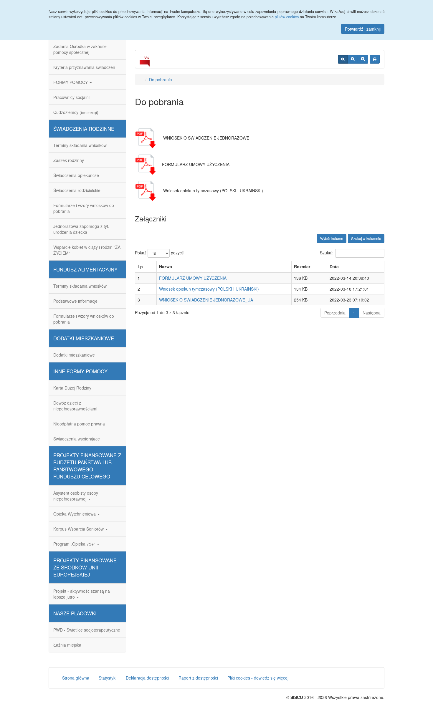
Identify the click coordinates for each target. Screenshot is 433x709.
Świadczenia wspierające (76, 439)
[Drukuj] (375, 59)
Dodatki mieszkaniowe (74, 355)
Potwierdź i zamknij (363, 29)
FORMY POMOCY (71, 82)
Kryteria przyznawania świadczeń (84, 67)
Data (334, 266)
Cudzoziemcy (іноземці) (75, 112)
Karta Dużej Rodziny (72, 388)
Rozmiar (302, 266)
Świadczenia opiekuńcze (76, 175)
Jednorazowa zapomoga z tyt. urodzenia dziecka (81, 229)
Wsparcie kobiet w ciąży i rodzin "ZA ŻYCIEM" (86, 250)
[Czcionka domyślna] (343, 59)
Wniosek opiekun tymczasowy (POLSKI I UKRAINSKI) (209, 289)
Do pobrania (160, 79)
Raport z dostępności (198, 678)
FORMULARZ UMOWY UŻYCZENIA (193, 278)
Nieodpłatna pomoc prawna (79, 424)
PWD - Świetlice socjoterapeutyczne (86, 630)
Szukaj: (326, 253)
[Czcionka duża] (363, 59)
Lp (140, 266)
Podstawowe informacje (75, 301)
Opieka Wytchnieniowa (75, 514)
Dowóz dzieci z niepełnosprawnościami (75, 406)
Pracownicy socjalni (71, 97)
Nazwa (165, 266)
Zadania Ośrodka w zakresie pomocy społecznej (80, 49)
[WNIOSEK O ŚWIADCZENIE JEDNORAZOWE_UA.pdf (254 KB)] (146, 138)
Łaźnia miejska (67, 645)
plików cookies (287, 16)
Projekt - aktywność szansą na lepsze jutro (81, 594)
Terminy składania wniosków (80, 145)
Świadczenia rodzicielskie (76, 190)
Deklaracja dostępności (147, 678)
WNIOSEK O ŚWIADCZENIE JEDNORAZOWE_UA (206, 300)
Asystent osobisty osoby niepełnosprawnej (75, 496)
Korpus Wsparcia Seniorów (79, 529)
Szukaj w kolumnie (366, 238)
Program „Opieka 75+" (74, 544)
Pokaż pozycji (159, 253)
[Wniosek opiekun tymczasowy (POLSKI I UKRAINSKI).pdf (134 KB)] (146, 190)
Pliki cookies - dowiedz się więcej (257, 678)
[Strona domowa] (141, 79)
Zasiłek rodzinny (68, 160)
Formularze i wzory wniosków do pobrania (83, 208)
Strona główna (75, 678)
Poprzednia (335, 313)
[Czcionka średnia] (353, 59)
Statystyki (107, 678)
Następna (372, 313)
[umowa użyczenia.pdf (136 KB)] (146, 164)
